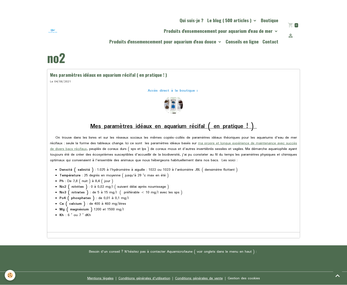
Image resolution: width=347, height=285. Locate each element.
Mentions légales (100, 278)
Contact (270, 41)
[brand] (53, 31)
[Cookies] (10, 275)
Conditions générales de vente (199, 278)
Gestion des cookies (244, 278)
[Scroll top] (337, 275)
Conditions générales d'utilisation (144, 278)
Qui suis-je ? (191, 20)
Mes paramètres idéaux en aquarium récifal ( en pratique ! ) (108, 74)
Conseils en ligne (242, 41)
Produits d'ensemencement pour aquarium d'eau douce (163, 41)
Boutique (269, 20)
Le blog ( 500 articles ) (230, 20)
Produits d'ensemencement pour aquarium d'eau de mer (219, 30)
